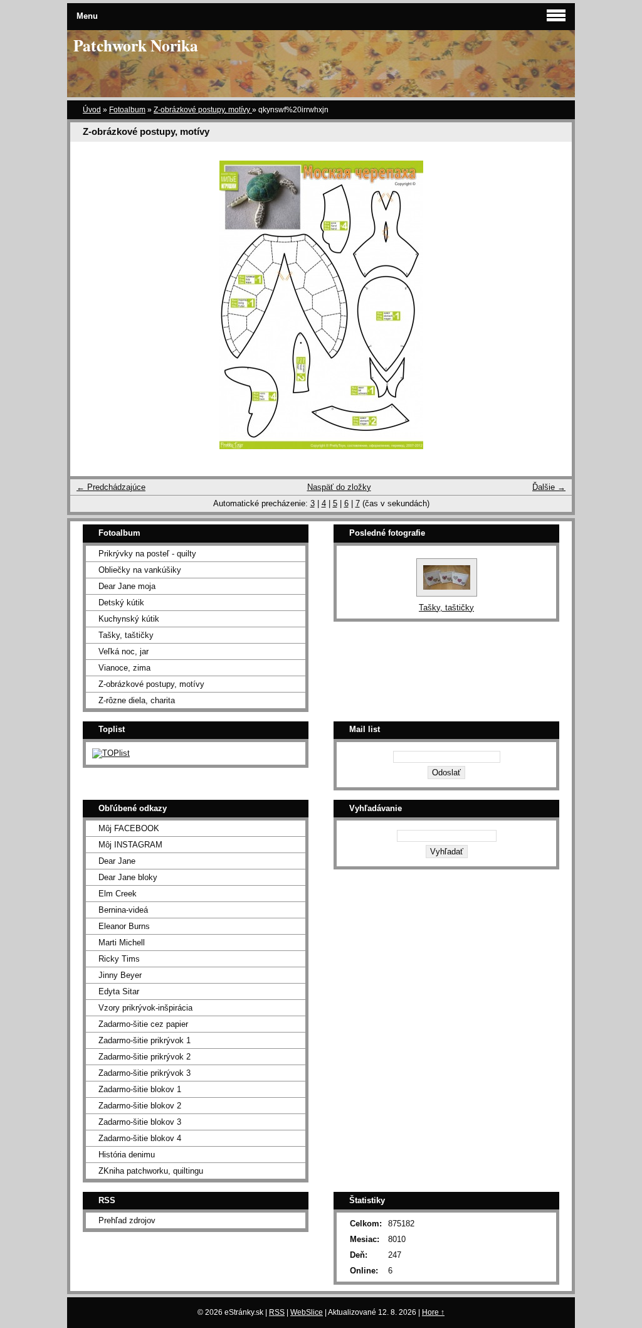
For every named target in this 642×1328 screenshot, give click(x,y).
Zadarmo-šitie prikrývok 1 (144, 1040)
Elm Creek (117, 893)
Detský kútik (121, 602)
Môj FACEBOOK (128, 828)
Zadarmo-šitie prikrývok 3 (144, 1073)
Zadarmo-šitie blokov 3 (139, 1122)
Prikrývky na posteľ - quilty (147, 553)
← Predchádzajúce (110, 487)
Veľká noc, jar (123, 651)
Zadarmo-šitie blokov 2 (139, 1105)
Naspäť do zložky (339, 487)
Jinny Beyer (120, 975)
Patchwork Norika (135, 45)
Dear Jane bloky (127, 877)
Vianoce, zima (124, 667)
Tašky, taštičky (126, 635)
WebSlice (306, 1312)
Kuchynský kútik (128, 619)
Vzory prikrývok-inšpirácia (145, 1007)
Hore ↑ (433, 1312)
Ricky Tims (119, 959)
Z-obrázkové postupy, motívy (203, 110)
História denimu (126, 1154)
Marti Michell (121, 942)
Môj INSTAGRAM (130, 844)
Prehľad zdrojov (126, 1220)
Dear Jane (116, 861)
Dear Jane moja (126, 586)
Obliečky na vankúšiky (139, 570)
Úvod (92, 110)
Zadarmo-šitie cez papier (143, 1024)
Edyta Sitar (118, 991)
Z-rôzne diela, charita (136, 700)
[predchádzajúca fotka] (90, 305)
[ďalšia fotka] (551, 305)
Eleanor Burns (124, 926)
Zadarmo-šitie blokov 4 (139, 1138)
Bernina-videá (123, 910)
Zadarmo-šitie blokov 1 (139, 1089)
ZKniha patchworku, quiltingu (150, 1171)
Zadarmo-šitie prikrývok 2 (144, 1056)
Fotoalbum (127, 110)
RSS (277, 1312)
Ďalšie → (549, 487)
